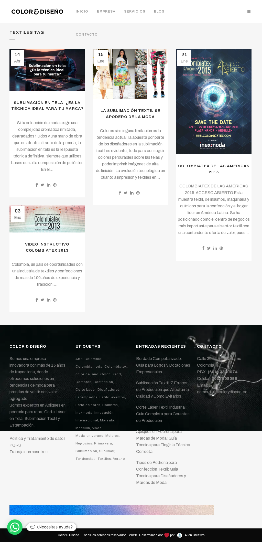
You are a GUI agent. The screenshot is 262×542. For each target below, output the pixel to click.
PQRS (15, 445)
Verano (119, 459)
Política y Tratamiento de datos (37, 438)
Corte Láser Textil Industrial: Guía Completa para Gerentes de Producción (163, 414)
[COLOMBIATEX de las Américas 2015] (214, 101)
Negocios (83, 443)
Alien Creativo (194, 535)
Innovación (104, 413)
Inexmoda (84, 413)
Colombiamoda (89, 366)
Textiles (104, 459)
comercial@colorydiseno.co (222, 392)
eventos (118, 397)
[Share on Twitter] (42, 185)
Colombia (93, 359)
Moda (97, 428)
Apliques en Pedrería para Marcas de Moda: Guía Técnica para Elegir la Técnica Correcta (163, 441)
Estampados (86, 397)
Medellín (82, 428)
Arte (79, 359)
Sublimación (86, 451)
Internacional (86, 420)
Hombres (110, 405)
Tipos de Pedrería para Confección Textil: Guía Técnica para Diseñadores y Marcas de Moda (161, 472)
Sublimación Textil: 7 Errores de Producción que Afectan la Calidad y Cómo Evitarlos (162, 389)
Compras (83, 382)
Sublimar (106, 451)
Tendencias (85, 459)
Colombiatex (115, 366)
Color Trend (110, 374)
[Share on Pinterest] (55, 185)
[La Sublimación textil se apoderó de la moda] (130, 74)
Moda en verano (89, 436)
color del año (87, 374)
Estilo (105, 397)
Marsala (107, 420)
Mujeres (112, 436)
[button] (15, 527)
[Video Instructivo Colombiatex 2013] (47, 218)
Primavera (103, 443)
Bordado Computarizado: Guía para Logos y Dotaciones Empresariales (163, 365)
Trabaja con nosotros (28, 452)
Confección (103, 382)
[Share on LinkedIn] (48, 185)
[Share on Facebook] (37, 185)
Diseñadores (108, 389)
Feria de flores (88, 405)
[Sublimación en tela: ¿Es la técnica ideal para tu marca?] (47, 70)
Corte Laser (85, 389)
